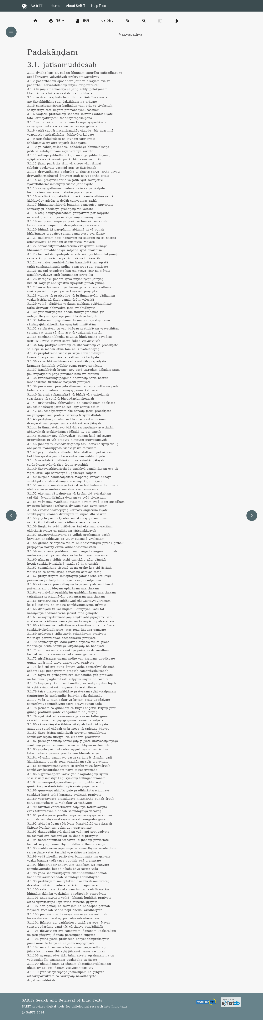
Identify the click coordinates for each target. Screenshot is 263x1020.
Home (55, 6)
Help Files (98, 6)
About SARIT (75, 6)
